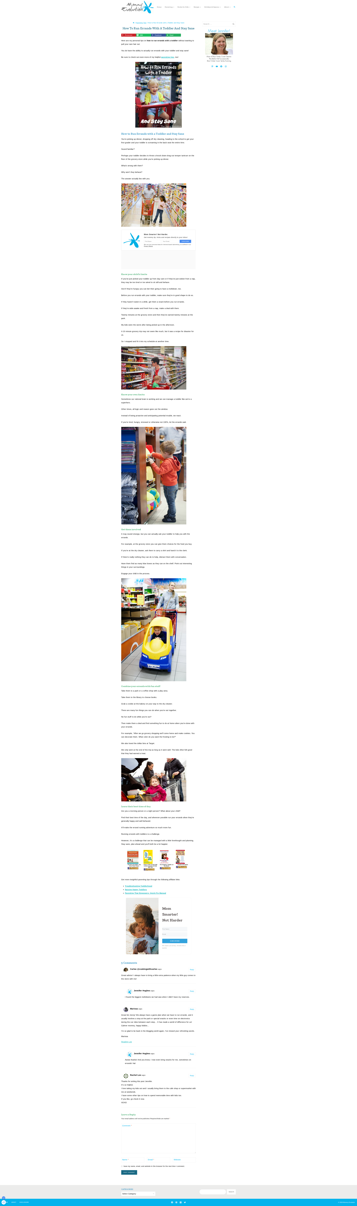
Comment (127, 1126)
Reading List (126, 1042)
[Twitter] (185, 1202)
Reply (192, 970)
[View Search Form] (234, 7)
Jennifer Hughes (142, 1053)
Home (159, 7)
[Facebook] (172, 1202)
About (13, 1202)
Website (177, 1160)
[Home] (133, 23)
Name (125, 1160)
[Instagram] (180, 1202)
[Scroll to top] (352, 1198)
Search (231, 1192)
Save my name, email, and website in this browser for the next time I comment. (154, 1166)
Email (151, 1160)
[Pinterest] (176, 1202)
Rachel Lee (135, 1075)
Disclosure (24, 1202)
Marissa (134, 1009)
